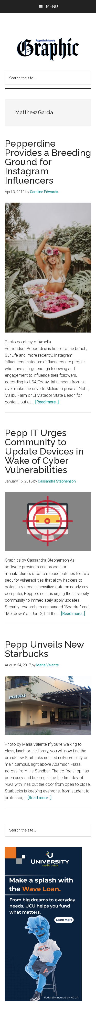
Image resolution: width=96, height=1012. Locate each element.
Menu (52, 6)
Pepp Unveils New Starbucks (44, 649)
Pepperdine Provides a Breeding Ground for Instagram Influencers (48, 162)
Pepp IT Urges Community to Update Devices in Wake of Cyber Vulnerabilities (44, 451)
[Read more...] (47, 402)
